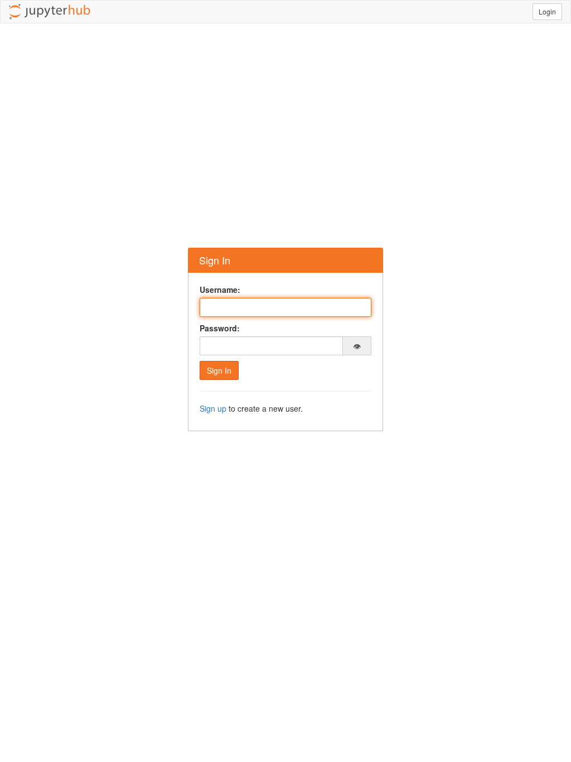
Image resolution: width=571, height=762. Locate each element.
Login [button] (547, 11)
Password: (220, 328)
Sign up (213, 408)
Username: (220, 289)
